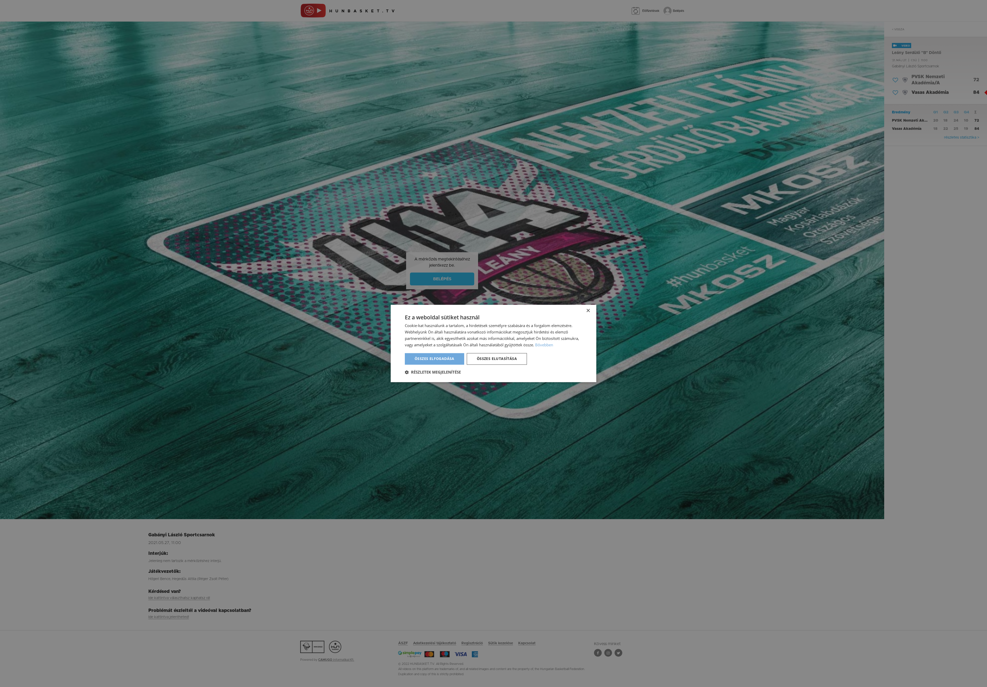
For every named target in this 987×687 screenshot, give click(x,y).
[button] (433, 372)
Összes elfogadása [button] (434, 358)
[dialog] (493, 343)
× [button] (588, 311)
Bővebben (544, 344)
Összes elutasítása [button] (497, 358)
